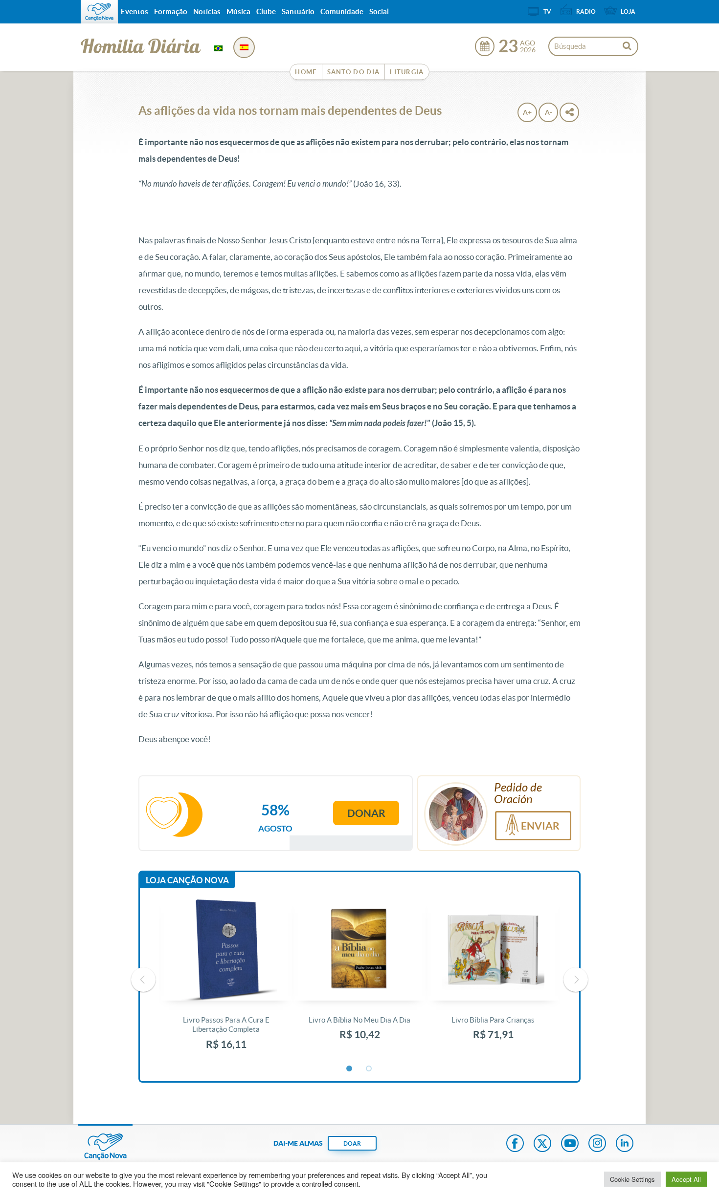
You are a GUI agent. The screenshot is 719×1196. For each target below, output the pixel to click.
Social (379, 11)
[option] (226, 980)
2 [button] (369, 1069)
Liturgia (407, 72)
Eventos (134, 11)
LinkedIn (624, 1144)
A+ (527, 112)
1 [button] (349, 1069)
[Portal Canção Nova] (99, 11)
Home (305, 72)
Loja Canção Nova (187, 880)
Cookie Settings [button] (632, 1179)
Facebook (515, 1144)
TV (547, 11)
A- (548, 112)
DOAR (352, 1143)
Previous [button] (143, 979)
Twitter (542, 1144)
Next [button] (575, 979)
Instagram (597, 1144)
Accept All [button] (686, 1179)
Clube (266, 11)
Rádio (586, 11)
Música (238, 11)
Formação (170, 11)
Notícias (207, 11)
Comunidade (341, 11)
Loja (628, 11)
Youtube (570, 1144)
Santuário (298, 11)
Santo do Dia (353, 72)
